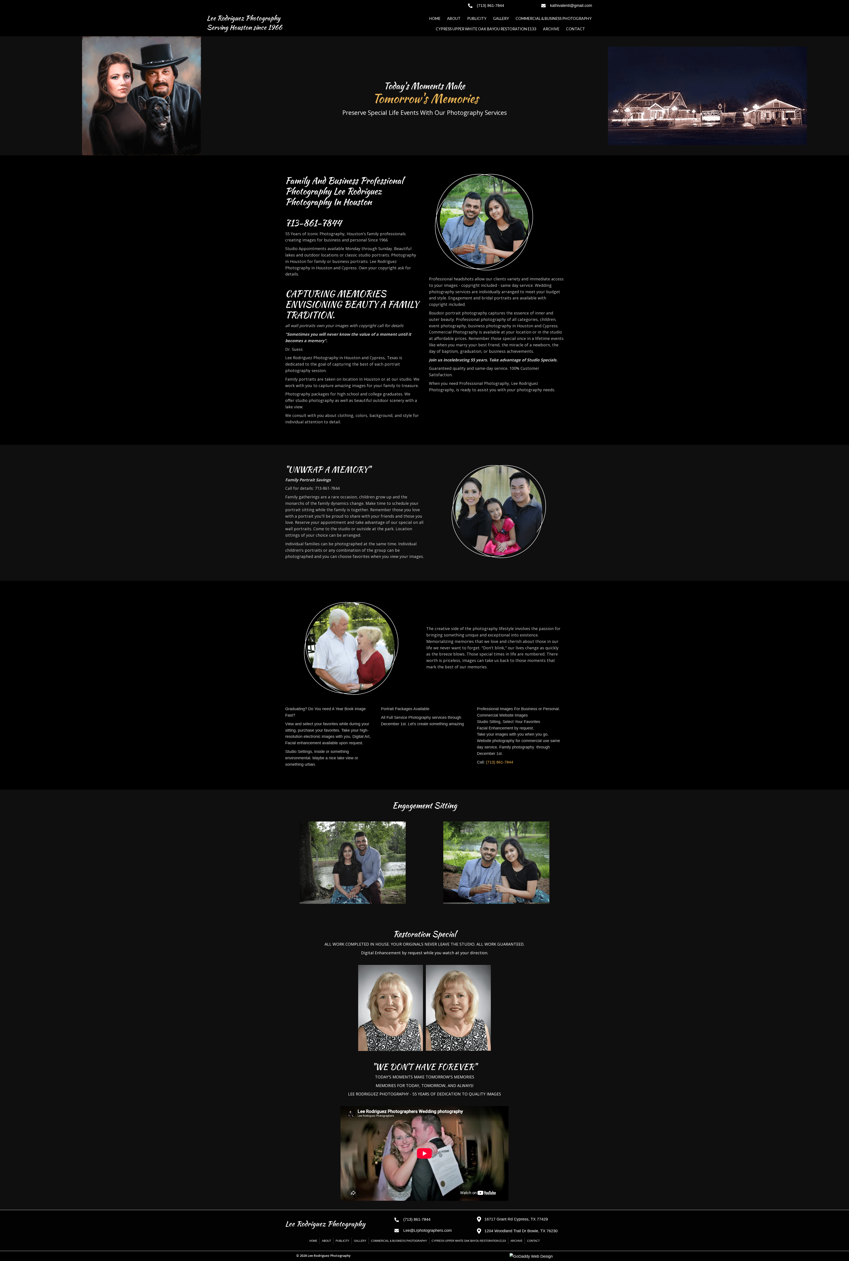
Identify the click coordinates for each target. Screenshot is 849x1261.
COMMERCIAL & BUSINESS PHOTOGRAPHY (399, 1240)
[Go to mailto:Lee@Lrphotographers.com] (431, 1230)
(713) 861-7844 (499, 762)
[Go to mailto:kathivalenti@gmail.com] (591, 5)
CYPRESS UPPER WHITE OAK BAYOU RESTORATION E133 (469, 1240)
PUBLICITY (342, 1240)
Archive (516, 1240)
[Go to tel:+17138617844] (500, 5)
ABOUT (326, 1240)
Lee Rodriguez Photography (243, 18)
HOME (313, 1240)
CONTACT (533, 1240)
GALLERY (360, 1240)
